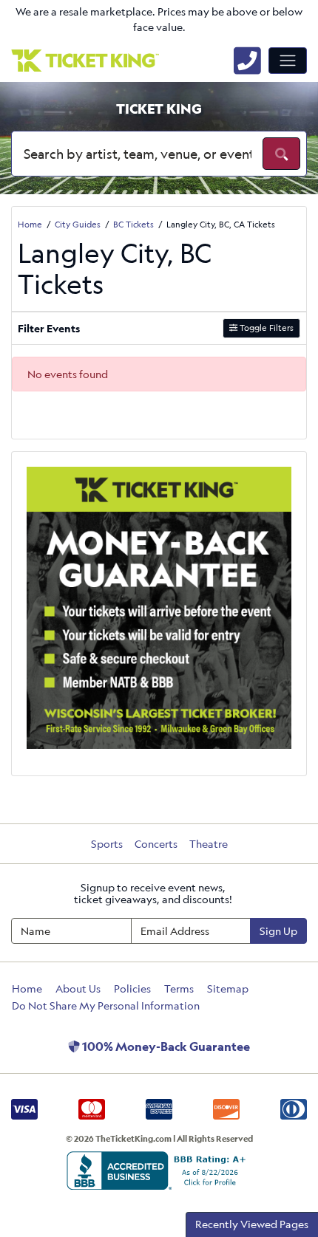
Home (27, 988)
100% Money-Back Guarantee (165, 1046)
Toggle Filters (265, 327)
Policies (132, 988)
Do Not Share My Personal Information (106, 1005)
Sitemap (227, 988)
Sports (107, 844)
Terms (179, 988)
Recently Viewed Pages (251, 1224)
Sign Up (278, 931)
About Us (78, 988)
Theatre (208, 844)
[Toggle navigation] (287, 60)
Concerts (156, 844)
